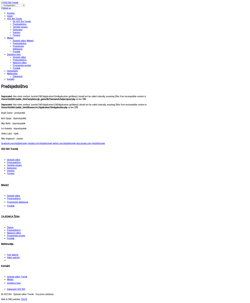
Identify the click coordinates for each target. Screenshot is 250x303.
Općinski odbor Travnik (17, 276)
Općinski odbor (19, 57)
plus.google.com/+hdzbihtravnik (90, 143)
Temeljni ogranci (20, 27)
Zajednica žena (14, 54)
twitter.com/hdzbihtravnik (64, 143)
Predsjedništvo (19, 24)
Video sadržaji (13, 257)
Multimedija (12, 73)
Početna (10, 13)
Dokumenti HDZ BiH (16, 289)
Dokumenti (17, 76)
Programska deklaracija (18, 47)
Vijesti (10, 16)
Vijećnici (16, 32)
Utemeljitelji (12, 71)
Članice (10, 227)
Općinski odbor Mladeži (23, 40)
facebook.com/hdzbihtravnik (14, 143)
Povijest (16, 35)
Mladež (10, 38)
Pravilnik (16, 51)
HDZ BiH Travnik (14, 18)
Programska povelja (22, 65)
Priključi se (6, 8)
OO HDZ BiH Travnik (22, 21)
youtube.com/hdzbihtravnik (39, 143)
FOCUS (24, 299)
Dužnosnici (17, 29)
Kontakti (10, 79)
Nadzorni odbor (20, 62)
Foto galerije (12, 254)
